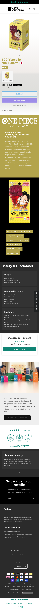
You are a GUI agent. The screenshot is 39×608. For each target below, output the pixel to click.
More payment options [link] (19, 105)
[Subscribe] (32, 498)
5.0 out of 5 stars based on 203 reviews (19, 603)
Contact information (28, 586)
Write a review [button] (19, 349)
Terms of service (26, 589)
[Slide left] (15, 56)
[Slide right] (24, 56)
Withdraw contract (27, 593)
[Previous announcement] (4, 2)
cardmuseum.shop (18, 584)
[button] (4, 8)
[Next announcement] (35, 2)
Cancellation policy (14, 593)
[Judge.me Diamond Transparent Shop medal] (10, 437)
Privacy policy (16, 586)
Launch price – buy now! (17, 418)
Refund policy (14, 589)
